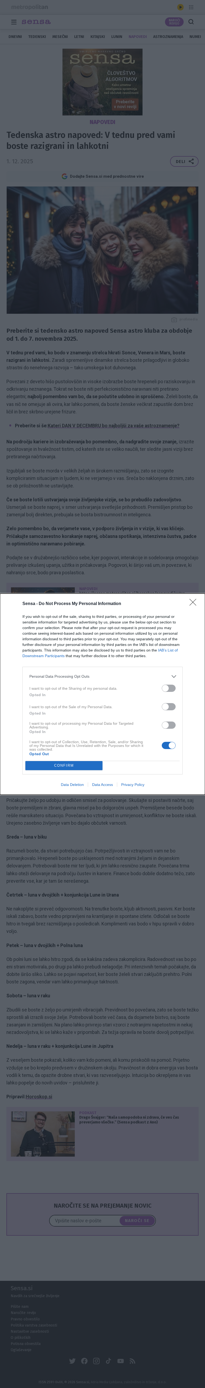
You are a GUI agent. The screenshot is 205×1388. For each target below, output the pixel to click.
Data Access (102, 784)
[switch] (169, 688)
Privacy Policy (132, 784)
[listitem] (102, 676)
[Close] (195, 604)
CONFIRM (64, 765)
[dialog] (102, 694)
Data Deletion (72, 784)
